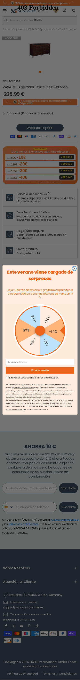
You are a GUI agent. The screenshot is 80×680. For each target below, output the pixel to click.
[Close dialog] (74, 268)
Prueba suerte (40, 370)
